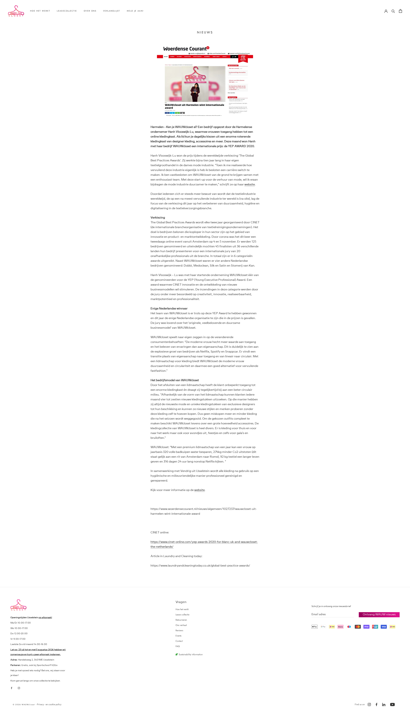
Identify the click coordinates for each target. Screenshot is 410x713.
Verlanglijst (111, 10)
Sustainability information (190, 654)
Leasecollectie (67, 10)
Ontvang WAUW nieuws (379, 614)
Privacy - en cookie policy (49, 704)
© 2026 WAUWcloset (24, 704)
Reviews (92, 32)
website (249, 184)
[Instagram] (19, 688)
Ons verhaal (93, 27)
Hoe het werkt (40, 10)
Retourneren (40, 27)
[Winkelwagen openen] (400, 11)
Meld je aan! (135, 10)
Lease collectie (182, 614)
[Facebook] (11, 688)
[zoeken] (393, 11)
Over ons (90, 10)
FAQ (178, 646)
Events (178, 635)
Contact (91, 38)
